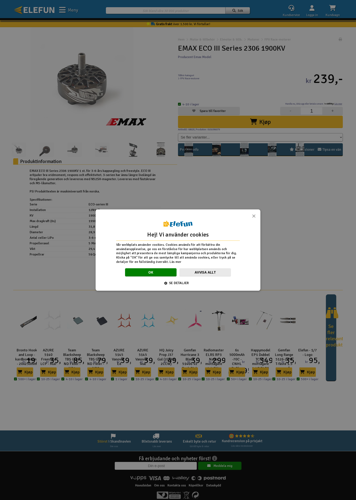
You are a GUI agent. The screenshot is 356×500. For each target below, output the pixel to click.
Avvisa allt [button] (205, 272)
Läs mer (175, 262)
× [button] (254, 217)
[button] (178, 283)
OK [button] (150, 272)
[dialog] (178, 250)
